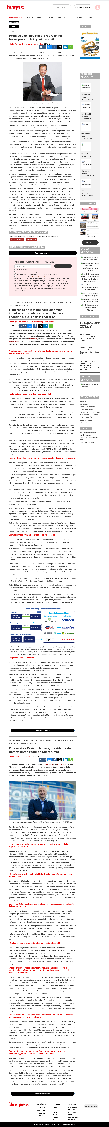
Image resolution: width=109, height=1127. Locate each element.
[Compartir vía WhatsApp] (70, 47)
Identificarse (41, 1104)
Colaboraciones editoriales (74, 1118)
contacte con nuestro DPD (43, 287)
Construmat (48, 764)
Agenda (70, 18)
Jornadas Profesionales (88, 433)
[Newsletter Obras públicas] (90, 220)
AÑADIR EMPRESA (91, 1106)
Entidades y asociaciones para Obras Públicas (87, 407)
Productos (48, 18)
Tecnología (60, 18)
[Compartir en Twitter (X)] (59, 47)
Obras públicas (15, 18)
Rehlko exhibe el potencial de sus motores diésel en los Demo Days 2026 (90, 351)
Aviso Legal (32, 277)
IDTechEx (33, 339)
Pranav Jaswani (15, 341)
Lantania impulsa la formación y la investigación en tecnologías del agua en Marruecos (89, 365)
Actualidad (28, 18)
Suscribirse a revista (41, 1115)
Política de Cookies (72, 1113)
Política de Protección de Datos (47, 277)
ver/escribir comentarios (43, 730)
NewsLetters (41, 1110)
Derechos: (25, 285)
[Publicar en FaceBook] (54, 47)
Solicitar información (17, 239)
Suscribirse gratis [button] (83, 7)
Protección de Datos (72, 1108)
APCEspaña (62, 764)
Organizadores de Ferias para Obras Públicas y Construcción (90, 414)
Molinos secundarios (87, 98)
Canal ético (54, 1108)
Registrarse (41, 1107)
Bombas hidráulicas (86, 118)
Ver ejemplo (50, 262)
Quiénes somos (55, 1118)
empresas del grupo (54, 283)
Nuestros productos (56, 1113)
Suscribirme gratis (63, 266)
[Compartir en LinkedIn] (65, 47)
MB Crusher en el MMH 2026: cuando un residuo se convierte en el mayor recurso (89, 337)
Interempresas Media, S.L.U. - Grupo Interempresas (57, 1124)
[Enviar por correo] (49, 47)
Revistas (91, 18)
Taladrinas (86, 156)
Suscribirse (90, 242)
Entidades (80, 18)
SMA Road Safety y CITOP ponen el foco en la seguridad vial (90, 325)
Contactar (56, 1104)
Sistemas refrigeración (87, 175)
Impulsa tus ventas (86, 435)
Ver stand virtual (31, 239)
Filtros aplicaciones (87, 194)
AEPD (49, 288)
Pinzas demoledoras (87, 137)
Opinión (39, 18)
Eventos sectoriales (87, 442)
